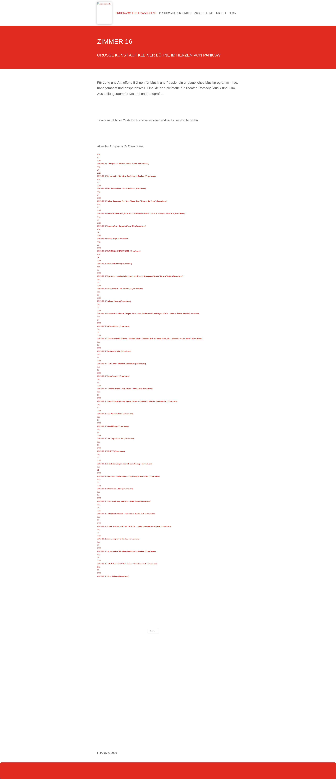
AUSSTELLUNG (203, 13)
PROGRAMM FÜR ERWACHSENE (136, 13)
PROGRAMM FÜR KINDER (175, 13)
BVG (152, 630)
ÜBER (219, 13)
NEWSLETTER (15, 774)
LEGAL (233, 13)
